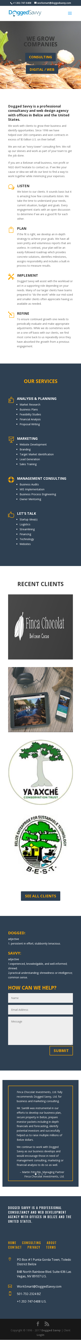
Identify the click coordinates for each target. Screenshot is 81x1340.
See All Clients (40, 896)
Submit (61, 1050)
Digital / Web (42, 69)
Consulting (40, 57)
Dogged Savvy (51, 1330)
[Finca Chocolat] (40, 626)
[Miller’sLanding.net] (40, 699)
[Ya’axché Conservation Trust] (40, 772)
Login (40, 1335)
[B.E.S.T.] (40, 845)
